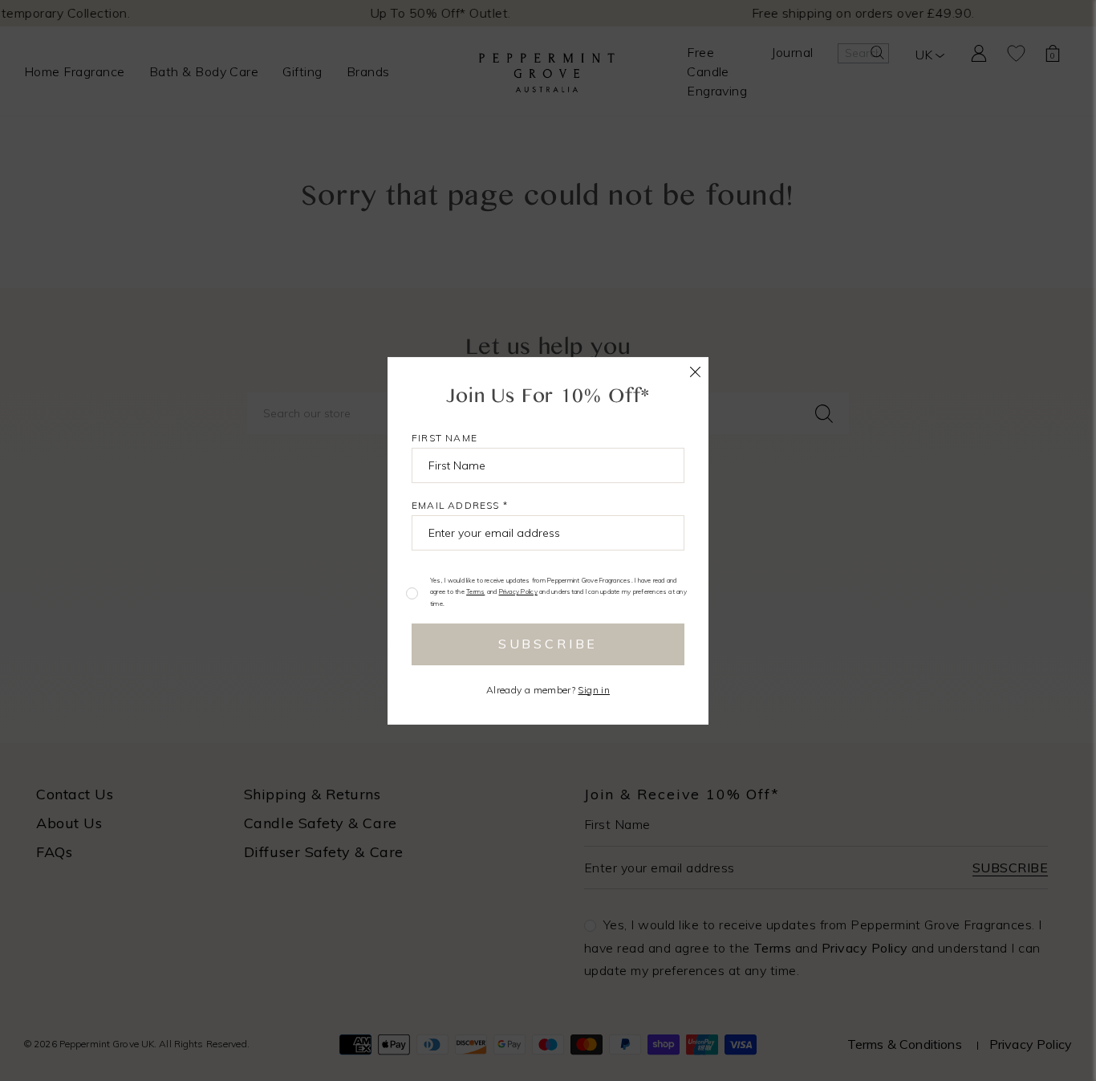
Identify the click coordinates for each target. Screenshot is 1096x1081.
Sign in (594, 690)
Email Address (460, 504)
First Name (444, 437)
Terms (475, 591)
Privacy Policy (518, 591)
